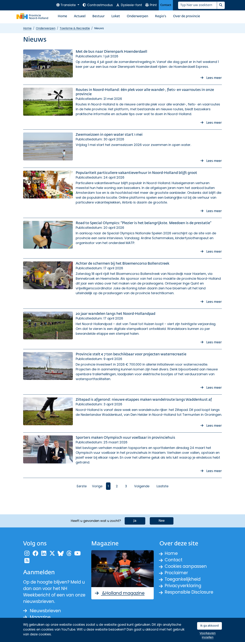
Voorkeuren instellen (208, 635)
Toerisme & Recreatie (75, 28)
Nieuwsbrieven (45, 611)
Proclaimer (176, 573)
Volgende (141, 486)
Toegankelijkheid (183, 579)
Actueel (80, 16)
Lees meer (214, 78)
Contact (165, 5)
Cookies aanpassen (186, 566)
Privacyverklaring (183, 586)
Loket (115, 16)
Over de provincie (186, 16)
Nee (162, 520)
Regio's (160, 16)
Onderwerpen (137, 16)
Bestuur (98, 16)
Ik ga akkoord (209, 625)
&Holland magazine (123, 593)
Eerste (82, 486)
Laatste (162, 486)
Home (62, 16)
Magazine (40, 617)
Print (153, 5)
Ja (134, 520)
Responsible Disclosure (189, 592)
